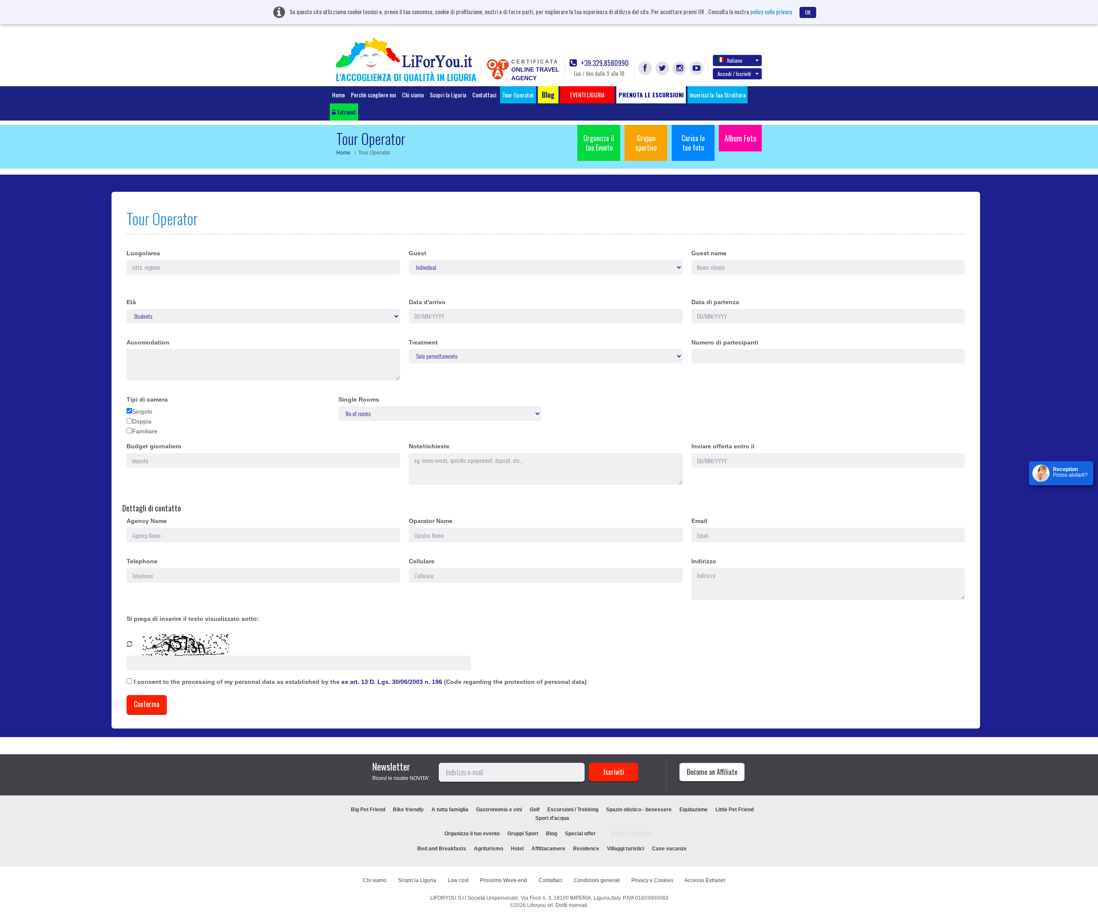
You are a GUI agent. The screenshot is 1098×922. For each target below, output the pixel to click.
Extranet (346, 111)
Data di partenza (715, 302)
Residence (586, 849)
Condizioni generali (597, 880)
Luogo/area (143, 253)
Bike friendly (408, 810)
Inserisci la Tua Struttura (717, 94)
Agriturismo (488, 849)
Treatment (423, 342)
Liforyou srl (540, 905)
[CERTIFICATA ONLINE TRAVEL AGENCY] (497, 68)
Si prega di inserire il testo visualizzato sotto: (193, 618)
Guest (417, 253)
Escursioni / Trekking (572, 810)
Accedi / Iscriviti (734, 73)
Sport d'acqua (552, 818)
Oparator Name (430, 520)
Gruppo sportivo (646, 143)
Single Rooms (358, 399)
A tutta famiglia (449, 810)
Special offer (580, 834)
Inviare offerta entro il (722, 446)
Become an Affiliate (712, 772)
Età (131, 302)
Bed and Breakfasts (441, 849)
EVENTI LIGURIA (631, 834)
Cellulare (421, 561)
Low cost (458, 880)
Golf (535, 810)
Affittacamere (548, 849)
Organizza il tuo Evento (598, 143)
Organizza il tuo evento (472, 834)
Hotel (517, 849)
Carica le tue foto (693, 143)
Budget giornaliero (154, 446)
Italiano (734, 60)
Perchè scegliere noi (373, 94)
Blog (551, 834)
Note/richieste (429, 446)
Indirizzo (703, 561)
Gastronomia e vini (499, 810)
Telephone (142, 561)
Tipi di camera (147, 399)
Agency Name (147, 520)
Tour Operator (518, 94)
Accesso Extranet (705, 880)
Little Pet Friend (734, 810)
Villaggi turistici (625, 849)
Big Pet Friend (368, 810)
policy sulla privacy (771, 11)
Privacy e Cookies (652, 880)
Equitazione (693, 810)
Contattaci (484, 94)
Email (699, 520)
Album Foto (740, 138)
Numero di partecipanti (724, 342)
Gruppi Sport (522, 834)
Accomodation (148, 342)
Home (338, 94)
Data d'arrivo (427, 302)
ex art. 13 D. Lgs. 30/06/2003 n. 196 (392, 681)
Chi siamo (413, 94)
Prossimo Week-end (503, 880)
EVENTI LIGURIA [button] (587, 94)
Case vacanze (669, 849)
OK (808, 12)
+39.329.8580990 (604, 63)
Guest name (709, 253)
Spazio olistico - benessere (639, 810)
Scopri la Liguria (448, 94)
